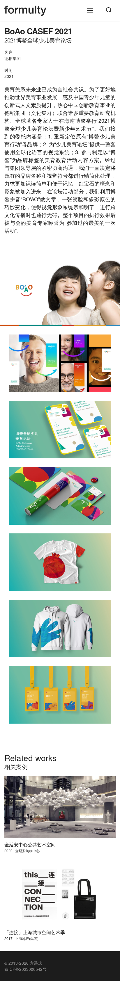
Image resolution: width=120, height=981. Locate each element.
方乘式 (36, 963)
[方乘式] (25, 10)
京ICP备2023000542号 (25, 969)
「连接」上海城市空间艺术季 (34, 932)
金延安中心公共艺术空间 (30, 844)
